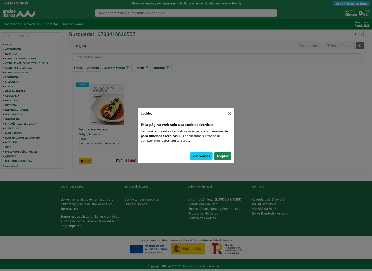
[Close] (229, 113)
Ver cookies (201, 156)
